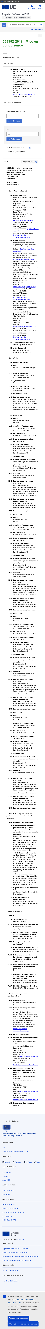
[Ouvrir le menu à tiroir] (5, 52)
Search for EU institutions (11, 1270)
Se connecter (31, 8)
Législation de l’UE (9, 1204)
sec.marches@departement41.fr (24, 94)
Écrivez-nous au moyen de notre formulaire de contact (21, 1256)
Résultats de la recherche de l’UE (14, 1212)
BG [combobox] (9, 134)
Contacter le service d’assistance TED (15, 1152)
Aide (4, 1148)
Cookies (5, 1176)
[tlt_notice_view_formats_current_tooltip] (36, 162)
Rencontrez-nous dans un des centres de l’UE (18, 1260)
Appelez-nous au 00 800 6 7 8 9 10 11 (15, 1249)
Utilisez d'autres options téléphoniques (15, 1252)
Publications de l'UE (9, 1220)
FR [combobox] (9, 116)
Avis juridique (7, 1172)
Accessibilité (7, 1180)
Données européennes (10, 1208)
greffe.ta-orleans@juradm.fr (28, 1056)
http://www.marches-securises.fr (24, 259)
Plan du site (6, 1194)
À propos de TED (8, 1190)
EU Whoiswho (7, 1216)
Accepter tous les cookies (18, 1318)
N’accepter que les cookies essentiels (23, 1324)
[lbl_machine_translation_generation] (30, 148)
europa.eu (20, 1239)
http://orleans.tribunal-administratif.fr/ (25, 1065)
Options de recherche (35, 29)
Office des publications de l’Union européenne (19, 1133)
